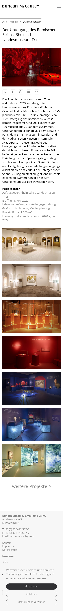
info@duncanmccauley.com (18, 536)
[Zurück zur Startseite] (20, 6)
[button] (59, 6)
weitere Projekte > (31, 486)
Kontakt (6, 543)
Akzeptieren (31, 586)
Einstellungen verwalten (31, 602)
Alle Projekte (10, 22)
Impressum (8, 546)
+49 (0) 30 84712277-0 (16, 529)
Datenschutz (9, 549)
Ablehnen (31, 594)
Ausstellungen (32, 22)
